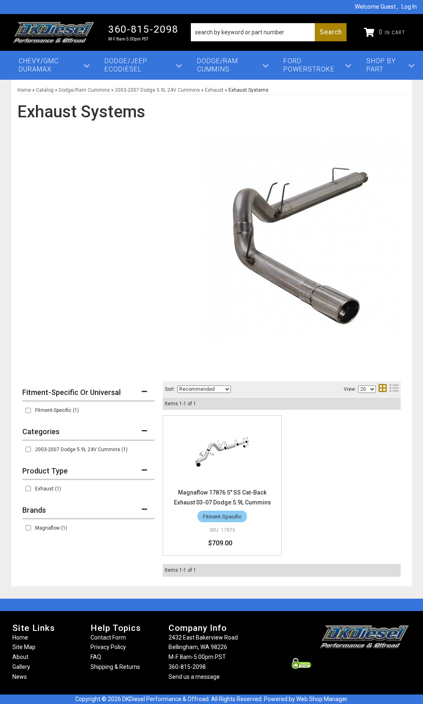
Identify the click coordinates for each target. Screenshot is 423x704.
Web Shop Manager (321, 699)
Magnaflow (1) (51, 528)
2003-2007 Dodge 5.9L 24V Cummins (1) (81, 449)
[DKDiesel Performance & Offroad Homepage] (54, 32)
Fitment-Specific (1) (57, 410)
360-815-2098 (187, 667)
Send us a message (194, 676)
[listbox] (204, 389)
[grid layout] (382, 389)
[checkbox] (28, 410)
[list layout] (394, 389)
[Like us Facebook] (350, 663)
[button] (269, 32)
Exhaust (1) (48, 489)
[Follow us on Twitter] (373, 663)
